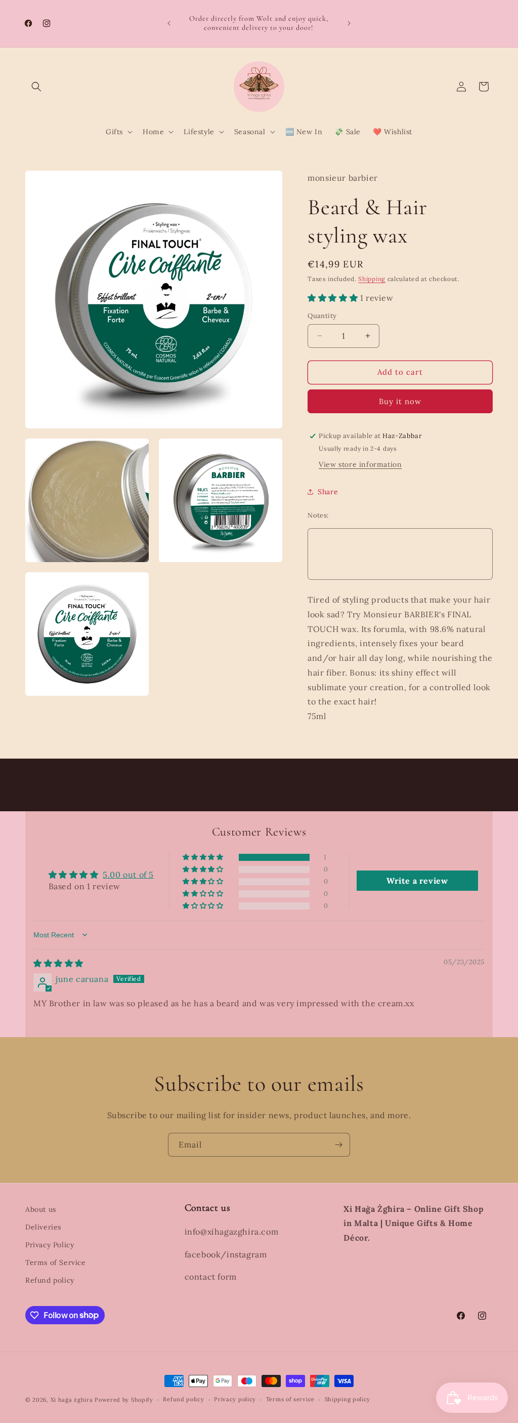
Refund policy (49, 1280)
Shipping (371, 279)
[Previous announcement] (169, 23)
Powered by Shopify (124, 1399)
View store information (360, 464)
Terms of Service (55, 1262)
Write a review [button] (417, 881)
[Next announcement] (349, 23)
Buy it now (400, 401)
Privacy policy (235, 1399)
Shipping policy (348, 1399)
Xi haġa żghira (72, 1399)
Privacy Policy (49, 1244)
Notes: (318, 515)
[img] (58, 963)
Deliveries (43, 1227)
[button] (36, 86)
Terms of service (290, 1399)
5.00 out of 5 (128, 874)
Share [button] (328, 491)
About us (40, 1209)
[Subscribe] (338, 1145)
